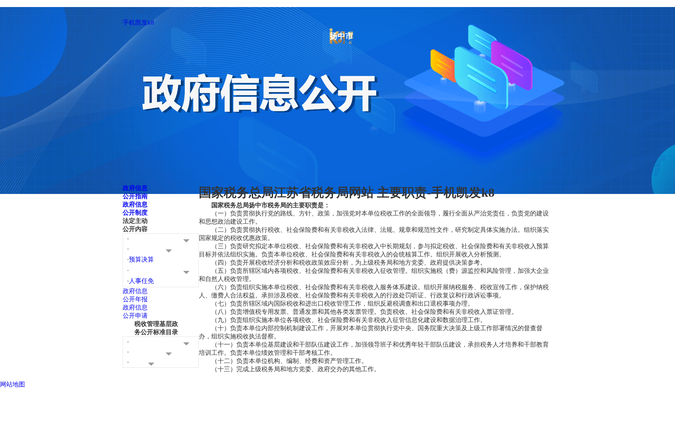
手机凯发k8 (138, 22)
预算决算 (141, 259)
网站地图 (12, 384)
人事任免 (141, 281)
